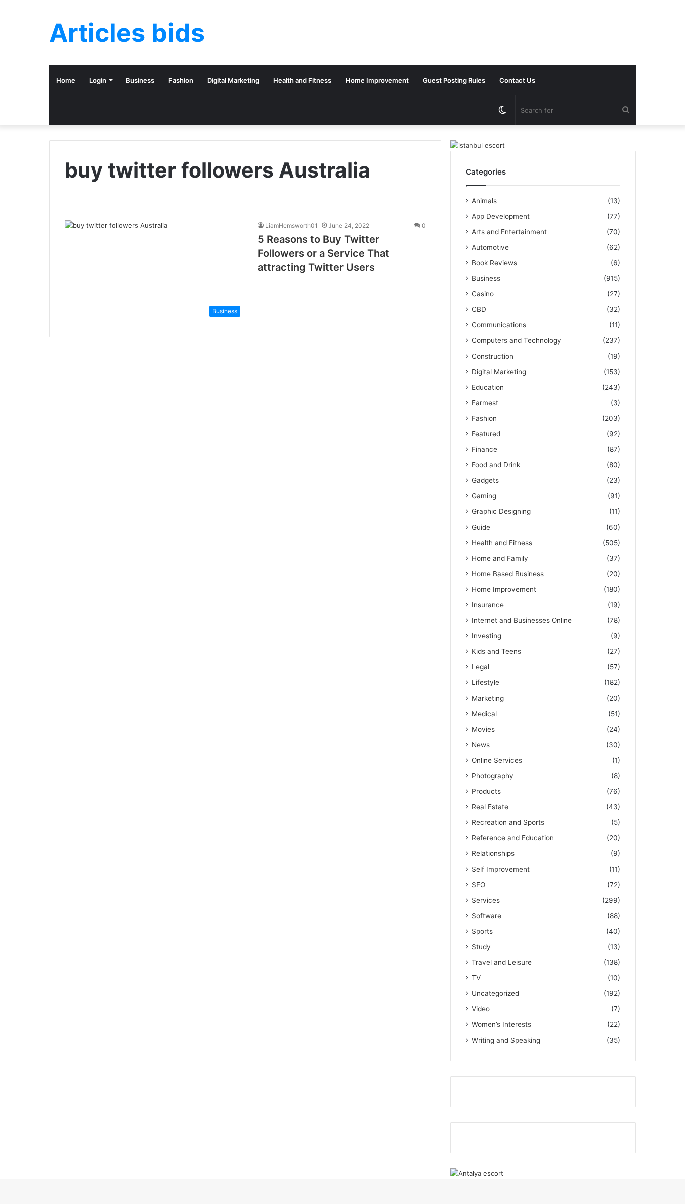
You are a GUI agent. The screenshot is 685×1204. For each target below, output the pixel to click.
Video (481, 1009)
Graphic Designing (501, 511)
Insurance (488, 605)
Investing (486, 636)
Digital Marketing (233, 80)
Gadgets (485, 480)
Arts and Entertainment (509, 232)
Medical (484, 714)
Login (97, 80)
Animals (484, 201)
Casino (483, 294)
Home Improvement (377, 80)
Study (481, 947)
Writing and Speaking (506, 1040)
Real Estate (490, 807)
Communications (499, 325)
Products (486, 791)
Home (65, 80)
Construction (492, 356)
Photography (492, 776)
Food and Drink (496, 465)
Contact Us (517, 80)
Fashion (180, 80)
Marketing (488, 698)
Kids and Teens (496, 651)
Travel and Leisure (502, 962)
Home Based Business (508, 574)
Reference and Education (513, 838)
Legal (480, 667)
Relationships (493, 853)
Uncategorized (495, 993)
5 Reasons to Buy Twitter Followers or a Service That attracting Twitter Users (323, 253)
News (481, 745)
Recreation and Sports (508, 822)
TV (476, 978)
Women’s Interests (501, 1024)
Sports (482, 931)
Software (486, 916)
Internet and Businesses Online (522, 620)
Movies (483, 729)
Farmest (485, 403)
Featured (486, 434)
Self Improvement (501, 869)
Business (140, 80)
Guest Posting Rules (454, 80)
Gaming (484, 496)
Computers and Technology (516, 340)
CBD (479, 309)
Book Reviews (494, 263)
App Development (501, 216)
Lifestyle (485, 682)
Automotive (490, 247)
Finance (484, 449)
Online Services (497, 760)
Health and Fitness (302, 80)
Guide (481, 527)
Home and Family (500, 558)
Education (488, 387)
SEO (478, 885)
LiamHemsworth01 (291, 225)
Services (486, 900)
